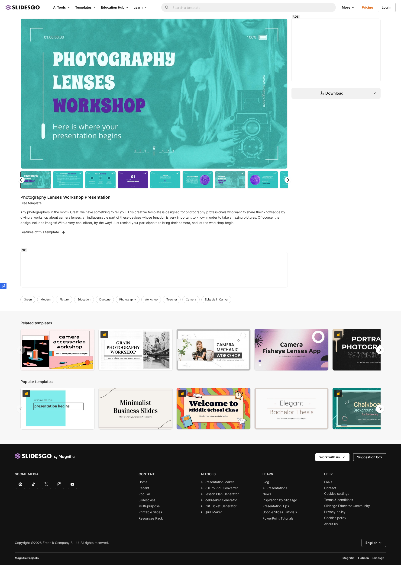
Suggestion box (369, 457)
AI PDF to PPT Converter (219, 488)
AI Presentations (274, 488)
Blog (265, 482)
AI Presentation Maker (217, 482)
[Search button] (166, 7)
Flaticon (363, 558)
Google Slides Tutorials (279, 512)
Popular (144, 494)
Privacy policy (335, 512)
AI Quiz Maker (211, 512)
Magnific (348, 558)
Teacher (171, 299)
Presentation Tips (275, 506)
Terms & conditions (338, 500)
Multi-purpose (149, 506)
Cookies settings (336, 493)
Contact (330, 488)
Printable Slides (150, 512)
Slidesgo (378, 558)
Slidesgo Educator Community (347, 506)
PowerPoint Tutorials (277, 518)
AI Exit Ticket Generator (218, 506)
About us (331, 524)
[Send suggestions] (3, 286)
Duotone (104, 299)
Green (28, 299)
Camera (191, 299)
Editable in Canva (216, 299)
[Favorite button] (267, 26)
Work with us (329, 457)
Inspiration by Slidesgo (279, 500)
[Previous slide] (21, 350)
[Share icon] (279, 26)
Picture (64, 299)
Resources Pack (151, 518)
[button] (287, 180)
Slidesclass (147, 500)
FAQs (328, 482)
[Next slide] (280, 93)
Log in (386, 7)
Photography (127, 299)
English (371, 543)
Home (143, 482)
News (266, 494)
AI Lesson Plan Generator (219, 494)
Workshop (151, 299)
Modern (46, 299)
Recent (144, 488)
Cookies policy (335, 518)
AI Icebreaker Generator (218, 500)
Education (84, 299)
